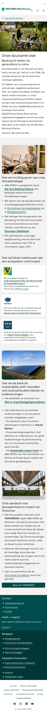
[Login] (37, 10)
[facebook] (14, 703)
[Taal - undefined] (2, 3)
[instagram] (20, 703)
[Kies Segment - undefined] (44, 3)
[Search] (31, 10)
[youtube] (32, 703)
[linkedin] (26, 703)
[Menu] (43, 10)
